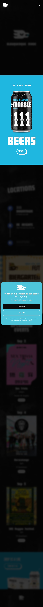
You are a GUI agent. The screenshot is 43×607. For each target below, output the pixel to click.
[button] (39, 5)
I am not (21, 313)
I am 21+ (21, 306)
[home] (6, 4)
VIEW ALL (21, 151)
